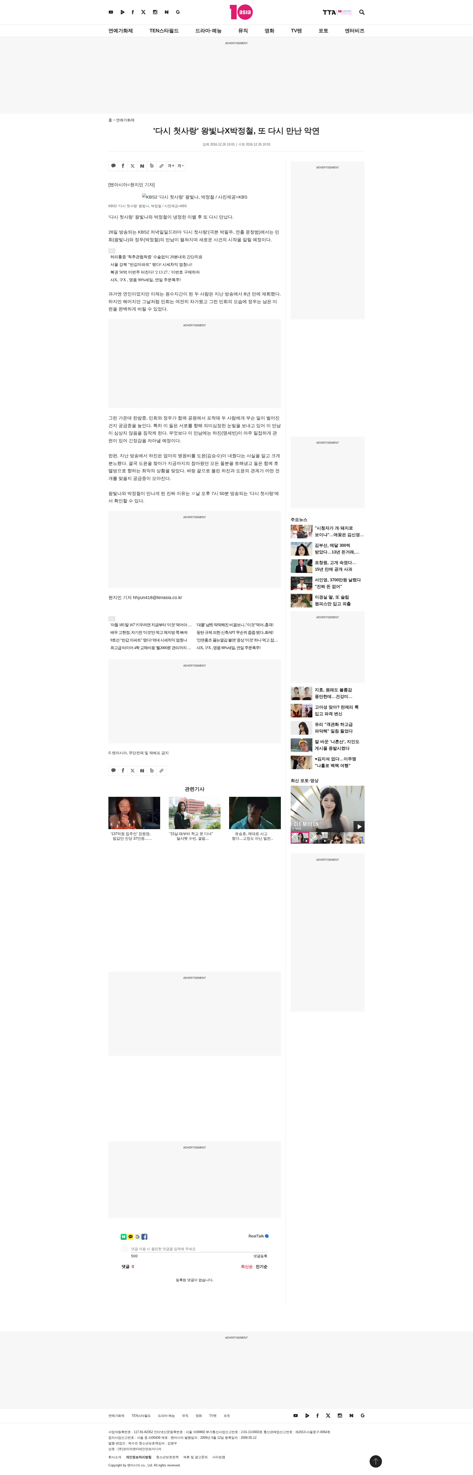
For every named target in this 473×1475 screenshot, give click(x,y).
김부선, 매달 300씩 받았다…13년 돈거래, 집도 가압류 (335, 552)
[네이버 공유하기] (142, 166)
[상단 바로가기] (376, 1461)
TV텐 (296, 30)
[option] (328, 809)
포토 (323, 30)
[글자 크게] (171, 166)
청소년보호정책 (167, 1457)
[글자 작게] (181, 166)
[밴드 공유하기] (152, 166)
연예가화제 (120, 30)
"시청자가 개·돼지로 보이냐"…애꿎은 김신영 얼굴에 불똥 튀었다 (337, 535)
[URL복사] (161, 166)
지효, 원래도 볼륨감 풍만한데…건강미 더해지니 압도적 (333, 697)
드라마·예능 (208, 30)
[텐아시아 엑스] (143, 12)
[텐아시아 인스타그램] (155, 12)
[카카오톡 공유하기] (113, 166)
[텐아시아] (241, 12)
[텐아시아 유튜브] (111, 12)
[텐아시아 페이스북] (133, 12)
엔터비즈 (355, 30)
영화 (269, 30)
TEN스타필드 (164, 30)
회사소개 (114, 1457)
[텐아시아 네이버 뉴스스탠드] (167, 12)
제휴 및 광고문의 (195, 1457)
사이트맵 (218, 1457)
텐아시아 (133, 1465)
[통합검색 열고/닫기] (362, 13)
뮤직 (243, 30)
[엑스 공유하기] (132, 166)
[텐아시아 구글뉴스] (178, 12)
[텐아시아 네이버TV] (122, 12)
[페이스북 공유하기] (123, 166)
